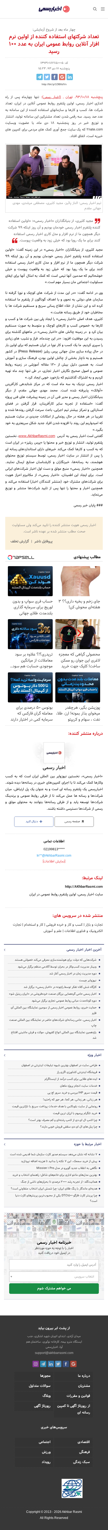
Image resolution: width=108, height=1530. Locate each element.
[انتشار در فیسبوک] (54, 77)
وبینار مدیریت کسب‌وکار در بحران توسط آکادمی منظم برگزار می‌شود (57, 966)
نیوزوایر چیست (87, 980)
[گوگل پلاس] (73, 1364)
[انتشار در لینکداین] (70, 77)
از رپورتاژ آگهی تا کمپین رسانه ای (73, 1409)
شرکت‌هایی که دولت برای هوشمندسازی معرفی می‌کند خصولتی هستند (55, 960)
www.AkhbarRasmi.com (37, 436)
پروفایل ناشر (42, 542)
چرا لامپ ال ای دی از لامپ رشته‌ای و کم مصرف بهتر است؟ (62, 1120)
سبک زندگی (81, 1462)
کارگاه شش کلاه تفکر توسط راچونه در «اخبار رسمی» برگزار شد (60, 987)
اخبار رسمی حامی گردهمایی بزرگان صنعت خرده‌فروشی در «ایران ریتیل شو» (52, 994)
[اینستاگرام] (36, 1364)
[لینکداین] (51, 1364)
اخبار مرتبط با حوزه (87, 1144)
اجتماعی (45, 1442)
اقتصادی (84, 1442)
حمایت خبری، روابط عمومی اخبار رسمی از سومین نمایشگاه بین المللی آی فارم (53, 1010)
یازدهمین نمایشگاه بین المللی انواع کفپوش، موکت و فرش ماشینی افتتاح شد (53, 1035)
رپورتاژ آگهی (42, 1406)
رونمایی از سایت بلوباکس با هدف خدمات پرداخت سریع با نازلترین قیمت (54, 1106)
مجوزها (45, 1376)
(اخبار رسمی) (51, 97)
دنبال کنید (32, 821)
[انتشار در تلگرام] (39, 77)
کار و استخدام (33, 925)
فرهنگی (84, 1452)
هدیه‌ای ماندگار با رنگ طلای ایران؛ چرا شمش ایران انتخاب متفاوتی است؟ (54, 1188)
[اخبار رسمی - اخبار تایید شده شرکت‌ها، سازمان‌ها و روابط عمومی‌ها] (54, 9)
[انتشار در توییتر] (47, 77)
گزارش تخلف (20, 542)
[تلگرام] (43, 1364)
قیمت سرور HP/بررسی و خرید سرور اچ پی (72, 1092)
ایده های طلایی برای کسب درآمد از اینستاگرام (71, 1079)
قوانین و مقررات (78, 1396)
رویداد (46, 1462)
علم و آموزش (53, 931)
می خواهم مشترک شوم (54, 1288)
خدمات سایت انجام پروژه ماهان (78, 1086)
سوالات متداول (40, 1386)
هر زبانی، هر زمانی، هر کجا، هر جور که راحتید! (70, 1099)
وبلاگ (46, 1396)
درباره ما (84, 1376)
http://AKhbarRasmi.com (84, 887)
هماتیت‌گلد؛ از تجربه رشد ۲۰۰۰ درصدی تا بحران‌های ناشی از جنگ (59, 1181)
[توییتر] (58, 1364)
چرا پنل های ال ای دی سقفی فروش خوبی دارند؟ (68, 1126)
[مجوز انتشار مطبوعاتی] (72, 1489)
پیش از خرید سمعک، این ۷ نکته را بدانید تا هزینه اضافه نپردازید (59, 1161)
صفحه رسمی (72, 821)
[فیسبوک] (66, 1364)
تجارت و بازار (93, 925)
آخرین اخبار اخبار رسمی (84, 950)
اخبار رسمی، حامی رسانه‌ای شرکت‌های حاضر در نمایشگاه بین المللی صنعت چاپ (52, 1023)
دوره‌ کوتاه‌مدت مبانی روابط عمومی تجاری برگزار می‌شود (64, 1000)
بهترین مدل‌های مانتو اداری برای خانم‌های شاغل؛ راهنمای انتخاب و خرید (54, 1175)
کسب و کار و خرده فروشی (64, 925)
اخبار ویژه (94, 1055)
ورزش (46, 1452)
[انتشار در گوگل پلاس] (62, 77)
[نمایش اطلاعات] (54, 861)
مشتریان (84, 1386)
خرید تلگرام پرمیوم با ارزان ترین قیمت (75, 1113)
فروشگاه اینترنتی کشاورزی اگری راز (77, 1072)
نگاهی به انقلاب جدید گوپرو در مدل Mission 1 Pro (66, 1168)
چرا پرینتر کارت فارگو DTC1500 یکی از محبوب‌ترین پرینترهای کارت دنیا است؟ (56, 1198)
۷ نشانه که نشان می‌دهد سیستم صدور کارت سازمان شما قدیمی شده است (53, 1154)
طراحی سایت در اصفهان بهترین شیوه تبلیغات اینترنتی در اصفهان (59, 1065)
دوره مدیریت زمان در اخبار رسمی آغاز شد (72, 973)
